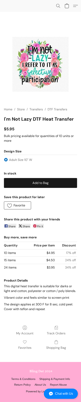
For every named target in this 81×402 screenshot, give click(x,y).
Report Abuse (58, 384)
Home (8, 109)
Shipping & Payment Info (54, 379)
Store (21, 109)
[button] (40, 394)
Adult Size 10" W (20, 160)
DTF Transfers (57, 109)
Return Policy (22, 384)
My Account (24, 333)
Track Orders (56, 333)
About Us (40, 384)
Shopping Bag (56, 348)
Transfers (36, 109)
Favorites (24, 348)
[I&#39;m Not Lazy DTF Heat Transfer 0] (40, 64)
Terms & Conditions (23, 379)
